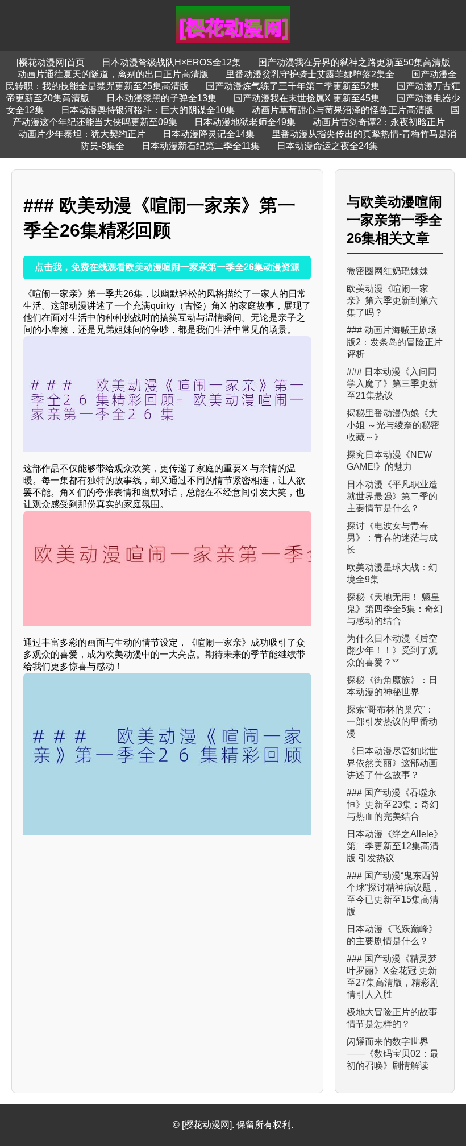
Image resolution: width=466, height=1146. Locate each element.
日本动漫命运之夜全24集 (327, 146)
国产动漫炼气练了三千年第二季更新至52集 (293, 86)
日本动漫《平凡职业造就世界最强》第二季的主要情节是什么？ (392, 496)
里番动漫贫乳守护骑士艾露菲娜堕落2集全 (310, 74)
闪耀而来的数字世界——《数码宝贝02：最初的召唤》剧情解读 (393, 1053)
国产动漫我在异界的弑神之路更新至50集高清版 (354, 62)
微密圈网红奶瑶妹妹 (387, 271)
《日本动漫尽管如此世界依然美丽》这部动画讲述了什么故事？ (392, 763)
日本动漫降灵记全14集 (209, 134)
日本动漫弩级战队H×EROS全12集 (171, 62)
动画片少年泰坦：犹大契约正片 (81, 134)
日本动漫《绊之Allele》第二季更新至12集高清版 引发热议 (395, 846)
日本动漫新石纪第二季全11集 (201, 146)
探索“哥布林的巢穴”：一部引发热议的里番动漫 (392, 721)
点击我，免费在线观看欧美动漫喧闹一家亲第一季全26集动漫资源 (167, 267)
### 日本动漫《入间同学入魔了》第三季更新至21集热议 (392, 383)
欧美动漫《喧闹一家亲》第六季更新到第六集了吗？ (392, 300)
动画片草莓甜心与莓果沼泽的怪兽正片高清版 (343, 110)
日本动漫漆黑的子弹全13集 (161, 98)
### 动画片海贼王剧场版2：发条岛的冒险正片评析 (395, 342)
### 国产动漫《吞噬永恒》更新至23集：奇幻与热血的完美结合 (393, 804)
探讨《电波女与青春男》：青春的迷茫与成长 (392, 538)
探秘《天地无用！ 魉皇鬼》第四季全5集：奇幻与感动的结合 (395, 609)
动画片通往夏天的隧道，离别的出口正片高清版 (113, 74)
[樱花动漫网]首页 (50, 62)
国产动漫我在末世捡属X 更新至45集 (307, 98)
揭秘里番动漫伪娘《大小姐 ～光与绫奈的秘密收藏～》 (393, 425)
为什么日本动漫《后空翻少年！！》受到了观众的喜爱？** (392, 650)
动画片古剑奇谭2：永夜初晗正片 (379, 122)
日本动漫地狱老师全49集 (245, 122)
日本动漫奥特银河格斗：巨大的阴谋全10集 (148, 110)
